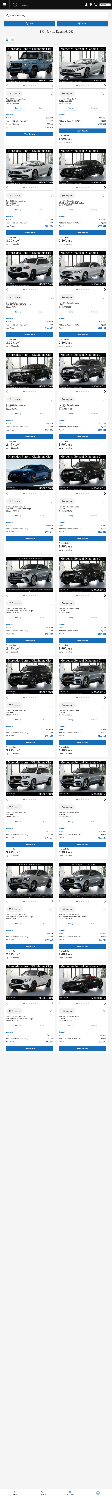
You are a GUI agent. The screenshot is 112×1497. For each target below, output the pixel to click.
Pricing (18, 108)
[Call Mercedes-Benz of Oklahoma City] (95, 4)
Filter (84, 24)
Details (41, 108)
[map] (91, 4)
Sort (32, 24)
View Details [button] (29, 134)
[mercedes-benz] (15, 5)
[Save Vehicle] (51, 94)
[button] (52, 85)
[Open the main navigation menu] (5, 4)
